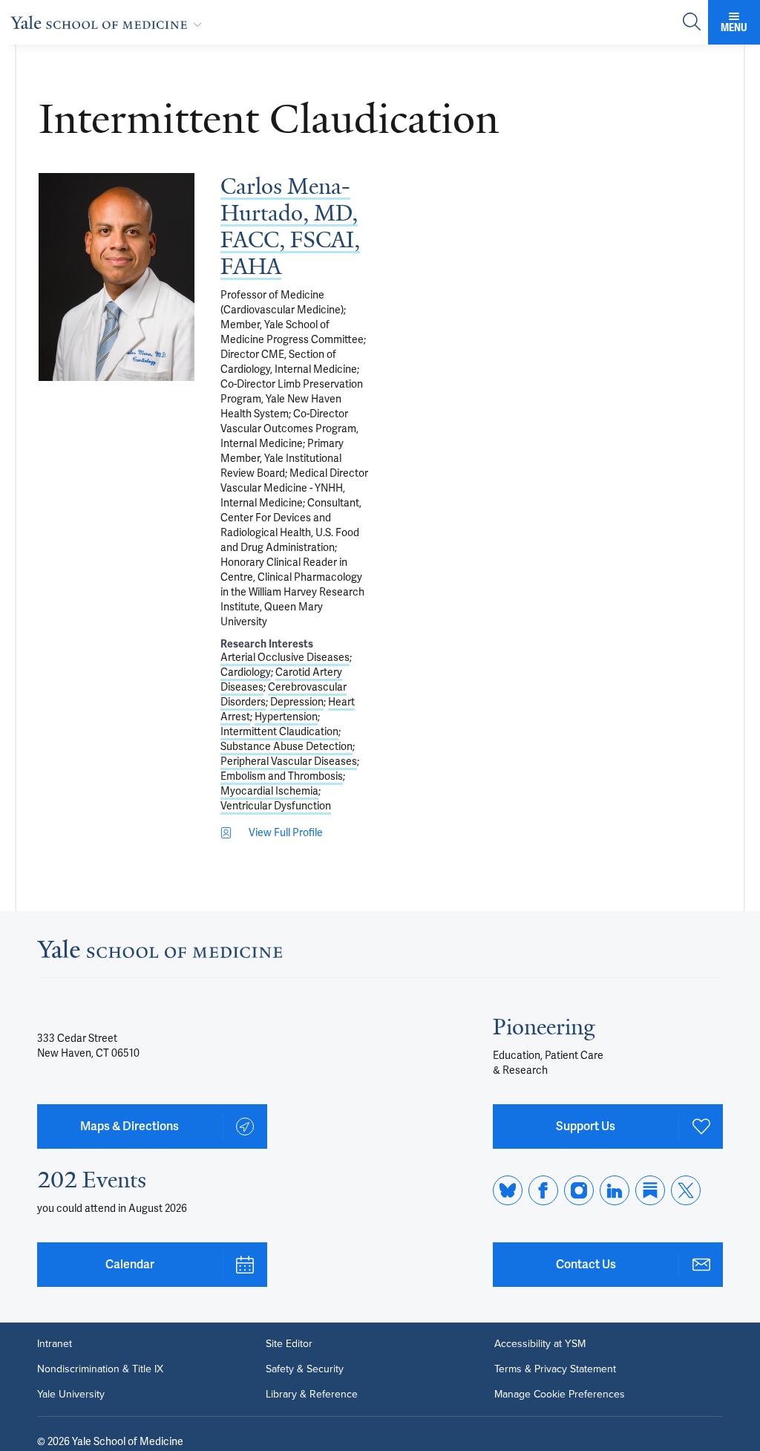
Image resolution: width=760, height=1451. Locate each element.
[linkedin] (614, 1190)
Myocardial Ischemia (269, 791)
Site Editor (289, 1344)
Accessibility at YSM (540, 1344)
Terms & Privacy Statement (555, 1369)
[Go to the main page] (109, 22)
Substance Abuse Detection (286, 746)
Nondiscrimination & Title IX (100, 1369)
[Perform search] (692, 23)
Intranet (54, 1344)
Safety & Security (305, 1369)
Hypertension (286, 716)
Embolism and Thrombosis (281, 776)
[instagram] (579, 1190)
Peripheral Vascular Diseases (288, 761)
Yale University (71, 1394)
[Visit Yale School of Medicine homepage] (159, 953)
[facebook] (543, 1190)
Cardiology (245, 672)
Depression (297, 701)
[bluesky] (507, 1190)
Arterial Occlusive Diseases (285, 657)
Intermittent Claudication (279, 731)
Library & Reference (312, 1394)
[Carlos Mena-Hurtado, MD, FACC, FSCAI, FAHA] (116, 277)
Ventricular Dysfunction (275, 805)
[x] (686, 1190)
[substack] (650, 1190)
